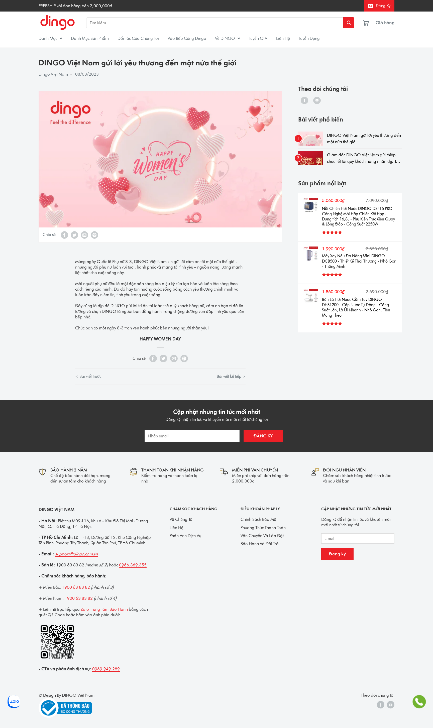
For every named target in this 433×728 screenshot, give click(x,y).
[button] (389, 23)
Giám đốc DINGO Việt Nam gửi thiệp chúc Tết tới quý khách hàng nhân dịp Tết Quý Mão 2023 (363, 158)
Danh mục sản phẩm (90, 38)
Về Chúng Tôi (181, 519)
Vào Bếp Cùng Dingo (187, 38)
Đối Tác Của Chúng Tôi (138, 38)
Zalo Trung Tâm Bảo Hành (104, 609)
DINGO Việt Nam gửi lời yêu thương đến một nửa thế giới (364, 138)
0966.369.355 (133, 564)
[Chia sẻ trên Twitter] (74, 235)
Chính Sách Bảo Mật (259, 519)
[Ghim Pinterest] (94, 235)
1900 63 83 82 (76, 587)
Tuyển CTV (258, 38)
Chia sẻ (49, 234)
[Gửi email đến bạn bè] (84, 235)
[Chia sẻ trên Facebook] (64, 235)
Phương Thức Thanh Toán (263, 527)
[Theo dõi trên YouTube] (317, 100)
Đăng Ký (383, 5)
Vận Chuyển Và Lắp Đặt (262, 535)
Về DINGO (225, 38)
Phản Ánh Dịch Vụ (185, 535)
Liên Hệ (176, 527)
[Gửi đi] (348, 22)
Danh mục (48, 38)
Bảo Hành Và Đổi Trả (260, 543)
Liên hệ (283, 38)
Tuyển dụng (309, 38)
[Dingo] (57, 23)
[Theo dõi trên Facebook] (304, 100)
